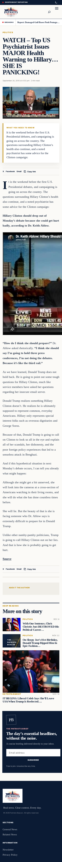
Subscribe (33, 760)
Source (7, 558)
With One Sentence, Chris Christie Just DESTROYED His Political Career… (41, 626)
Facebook (10, 171)
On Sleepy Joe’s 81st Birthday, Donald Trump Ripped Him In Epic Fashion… (40, 643)
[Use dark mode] (56, 2)
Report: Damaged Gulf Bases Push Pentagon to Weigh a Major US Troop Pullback (38, 22)
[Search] (49, 11)
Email (19, 171)
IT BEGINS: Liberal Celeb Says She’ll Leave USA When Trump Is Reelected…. (28, 700)
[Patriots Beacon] (11, 11)
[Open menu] (56, 11)
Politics (8, 32)
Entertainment (12, 694)
